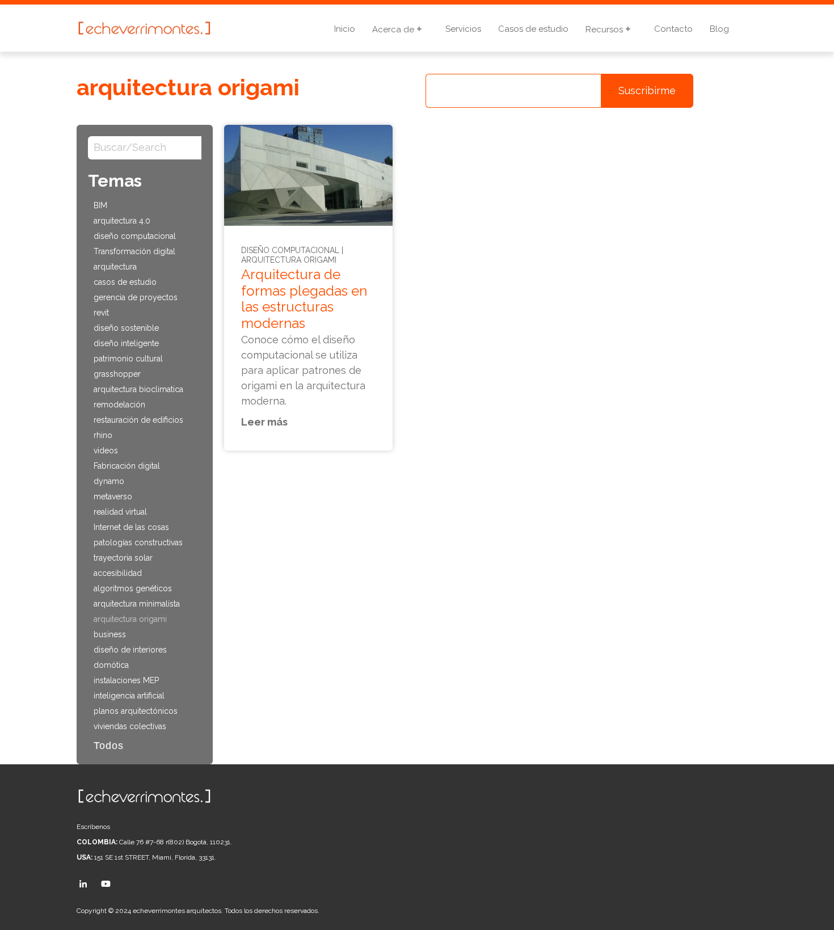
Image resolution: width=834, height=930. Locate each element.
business (110, 634)
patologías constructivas (138, 542)
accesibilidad (118, 573)
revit (101, 312)
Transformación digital (134, 251)
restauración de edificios (138, 419)
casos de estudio (125, 282)
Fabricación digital (127, 465)
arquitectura (115, 266)
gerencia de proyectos (136, 297)
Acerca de (394, 29)
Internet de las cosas (131, 527)
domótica (111, 665)
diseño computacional (135, 236)
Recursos (605, 29)
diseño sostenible (126, 328)
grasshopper (117, 373)
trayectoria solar (123, 557)
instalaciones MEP (126, 680)
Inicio (344, 29)
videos (106, 450)
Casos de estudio (533, 29)
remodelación (119, 404)
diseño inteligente (126, 343)
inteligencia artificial (129, 695)
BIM (100, 205)
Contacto (673, 29)
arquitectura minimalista (137, 603)
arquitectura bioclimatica (138, 389)
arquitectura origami (130, 619)
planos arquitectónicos (136, 711)
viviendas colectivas (130, 726)
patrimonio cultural (128, 358)
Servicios (463, 29)
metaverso (113, 496)
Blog (719, 29)
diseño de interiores (130, 649)
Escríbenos (93, 827)
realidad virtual (120, 511)
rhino (103, 435)
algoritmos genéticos (133, 588)
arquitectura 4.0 (122, 220)
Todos (109, 745)
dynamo (109, 481)
